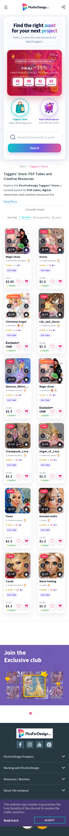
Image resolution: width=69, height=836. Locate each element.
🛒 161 (15, 460)
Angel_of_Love (49, 451)
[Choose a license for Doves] (60, 281)
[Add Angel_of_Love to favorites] (52, 476)
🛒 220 (50, 590)
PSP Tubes (32, 199)
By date (26, 217)
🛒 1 (14, 265)
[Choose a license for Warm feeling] (60, 606)
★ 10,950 (42, 460)
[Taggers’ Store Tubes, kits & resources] (20, 107)
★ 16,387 (42, 525)
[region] (34, 73)
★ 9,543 (9, 525)
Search (34, 148)
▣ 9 (55, 525)
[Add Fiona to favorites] (18, 541)
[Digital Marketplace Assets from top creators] (49, 107)
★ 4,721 (42, 395)
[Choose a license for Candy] (26, 606)
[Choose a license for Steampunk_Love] (26, 476)
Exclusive (12, 325)
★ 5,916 (42, 265)
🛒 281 (50, 460)
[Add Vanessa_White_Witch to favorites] (18, 411)
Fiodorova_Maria (49, 261)
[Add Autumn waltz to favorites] (52, 541)
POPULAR (15, 297)
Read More (10, 201)
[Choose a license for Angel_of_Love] (60, 476)
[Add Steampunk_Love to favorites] (18, 476)
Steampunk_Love (17, 451)
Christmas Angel (16, 321)
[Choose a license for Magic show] (26, 281)
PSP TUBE (11, 270)
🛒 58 (15, 330)
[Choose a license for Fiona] (26, 541)
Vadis (44, 520)
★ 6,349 (9, 395)
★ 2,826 (9, 330)
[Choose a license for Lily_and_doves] (60, 346)
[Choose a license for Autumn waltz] (60, 541)
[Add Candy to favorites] (18, 606)
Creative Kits (48, 199)
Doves (43, 257)
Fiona (9, 516)
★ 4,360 (42, 330)
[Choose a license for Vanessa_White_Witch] (26, 411)
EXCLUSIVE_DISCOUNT (17, 261)
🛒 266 (16, 590)
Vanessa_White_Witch (18, 386)
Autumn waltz (48, 516)
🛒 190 (15, 525)
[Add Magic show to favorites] (18, 281)
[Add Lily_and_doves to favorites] (52, 346)
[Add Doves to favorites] (52, 281)
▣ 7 (54, 330)
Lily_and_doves (49, 321)
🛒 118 (15, 395)
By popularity (41, 217)
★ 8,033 (9, 460)
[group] (34, 675)
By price (57, 217)
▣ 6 (53, 265)
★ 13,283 (9, 590)
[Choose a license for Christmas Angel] (26, 346)
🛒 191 (49, 395)
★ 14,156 (42, 590)
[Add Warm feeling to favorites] (52, 606)
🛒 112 (49, 330)
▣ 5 (18, 265)
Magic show (13, 257)
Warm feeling (47, 581)
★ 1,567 (9, 265)
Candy (10, 581)
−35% (10, 232)
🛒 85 (49, 265)
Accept (50, 820)
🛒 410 (50, 525)
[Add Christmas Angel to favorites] (18, 346)
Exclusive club (12, 345)
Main (23, 166)
